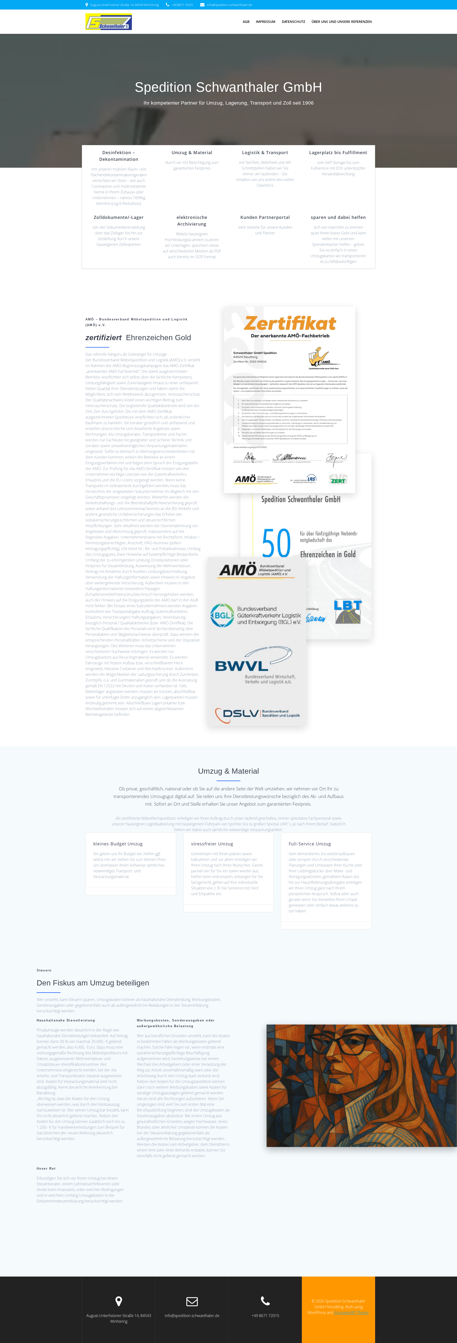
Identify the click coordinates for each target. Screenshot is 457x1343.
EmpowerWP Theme (351, 1312)
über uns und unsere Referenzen (342, 21)
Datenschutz (293, 21)
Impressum (265, 21)
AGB (246, 21)
